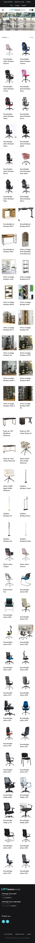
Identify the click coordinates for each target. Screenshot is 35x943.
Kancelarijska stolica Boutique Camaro (25, 61)
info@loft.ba (13, 906)
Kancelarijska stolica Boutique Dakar (8, 116)
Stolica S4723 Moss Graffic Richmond (24, 461)
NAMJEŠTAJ (12, 28)
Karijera (17, 5)
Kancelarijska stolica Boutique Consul (8, 89)
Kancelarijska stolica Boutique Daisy (25, 89)
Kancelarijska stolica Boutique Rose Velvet (25, 171)
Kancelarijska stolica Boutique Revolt (8, 171)
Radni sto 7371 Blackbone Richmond (8, 433)
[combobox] (5, 37)
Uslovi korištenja (8, 934)
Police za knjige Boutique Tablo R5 (25, 406)
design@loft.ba (8, 897)
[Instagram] (7, 921)
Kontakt (24, 5)
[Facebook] (3, 921)
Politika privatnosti (19, 934)
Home (8, 28)
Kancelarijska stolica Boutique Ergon (8, 144)
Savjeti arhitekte (8, 2)
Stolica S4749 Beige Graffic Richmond (7, 488)
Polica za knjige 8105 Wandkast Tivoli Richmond (25, 251)
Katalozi (28, 2)
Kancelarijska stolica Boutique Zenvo (25, 199)
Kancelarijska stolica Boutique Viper (8, 199)
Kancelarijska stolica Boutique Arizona (8, 61)
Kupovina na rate (19, 2)
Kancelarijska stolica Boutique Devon (25, 116)
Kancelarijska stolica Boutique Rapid (25, 144)
